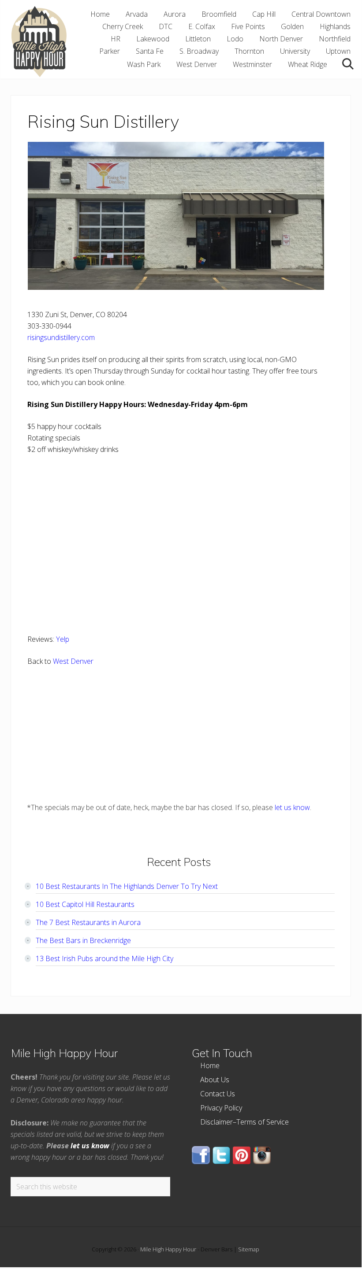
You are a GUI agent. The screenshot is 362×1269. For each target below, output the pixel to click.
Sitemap (248, 1249)
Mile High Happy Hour (168, 1249)
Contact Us (217, 1094)
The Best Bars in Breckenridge (83, 940)
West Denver (73, 661)
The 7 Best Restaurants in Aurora (88, 922)
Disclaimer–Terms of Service (244, 1122)
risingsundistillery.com (61, 337)
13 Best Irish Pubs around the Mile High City (104, 958)
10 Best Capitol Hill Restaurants (85, 904)
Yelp (62, 639)
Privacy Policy (221, 1108)
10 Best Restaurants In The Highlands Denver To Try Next (127, 886)
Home (210, 1065)
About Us (214, 1079)
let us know (292, 807)
